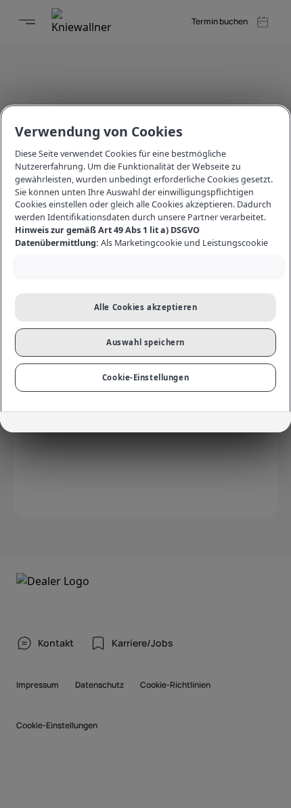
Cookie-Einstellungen (145, 377)
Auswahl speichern (145, 342)
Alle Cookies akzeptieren (146, 307)
